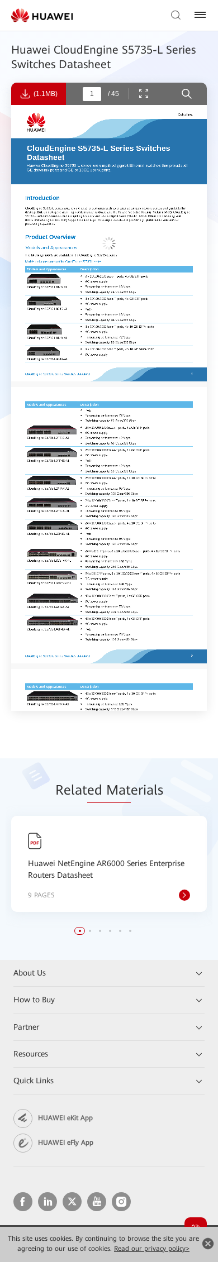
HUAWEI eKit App (65, 1118)
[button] (80, 931)
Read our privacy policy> (151, 1249)
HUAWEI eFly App (65, 1142)
